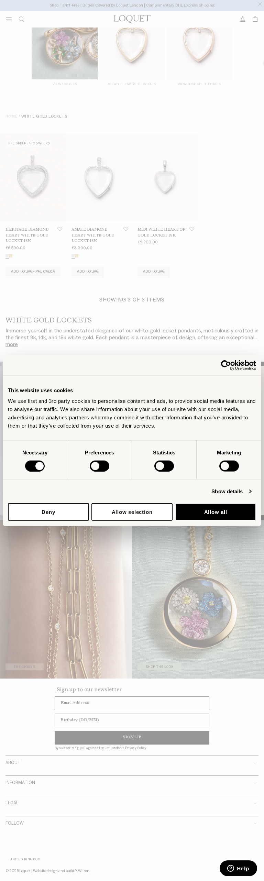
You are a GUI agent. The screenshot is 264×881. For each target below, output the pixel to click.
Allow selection (132, 512)
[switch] (99, 465)
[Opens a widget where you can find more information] (238, 869)
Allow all (215, 512)
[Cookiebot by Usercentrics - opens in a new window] (226, 365)
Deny (48, 512)
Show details (227, 491)
